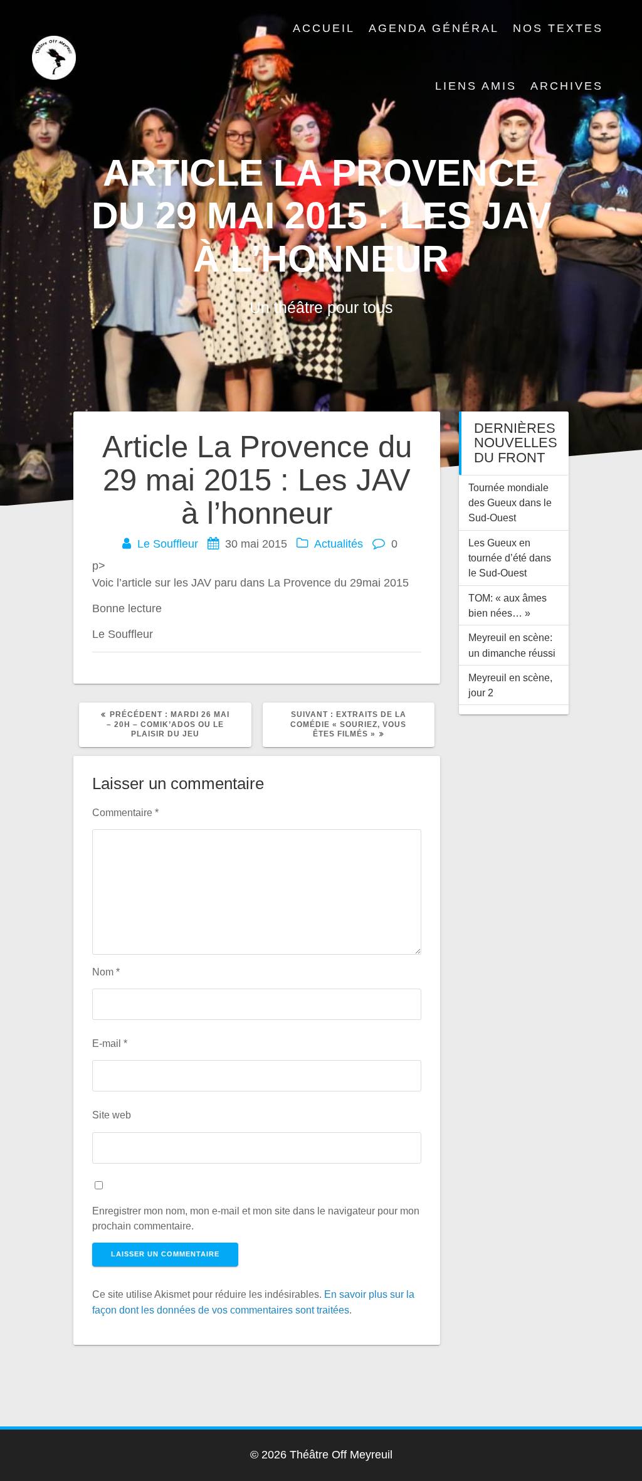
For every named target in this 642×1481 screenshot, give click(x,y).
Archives (566, 86)
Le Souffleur (167, 544)
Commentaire (125, 812)
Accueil (324, 28)
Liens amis (476, 86)
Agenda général (434, 28)
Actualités (338, 544)
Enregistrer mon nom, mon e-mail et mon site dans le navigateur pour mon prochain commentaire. (255, 1218)
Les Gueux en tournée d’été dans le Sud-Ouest (509, 558)
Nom (106, 971)
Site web (111, 1114)
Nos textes (558, 28)
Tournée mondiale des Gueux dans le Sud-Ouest (510, 503)
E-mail (109, 1043)
